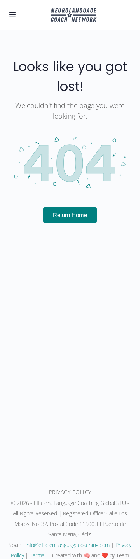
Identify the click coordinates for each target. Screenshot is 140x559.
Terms (37, 555)
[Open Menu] (12, 14)
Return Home (70, 215)
